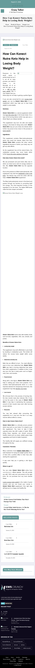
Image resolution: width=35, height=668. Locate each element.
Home (7, 657)
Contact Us (20, 659)
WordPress (19, 663)
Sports (14, 659)
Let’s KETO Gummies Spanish (14, 554)
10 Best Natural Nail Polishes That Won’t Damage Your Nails (16, 500)
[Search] (29, 11)
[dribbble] (17, 6)
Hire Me (18, 657)
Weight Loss (13, 45)
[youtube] (22, 6)
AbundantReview (6, 641)
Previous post (7, 497)
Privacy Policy (13, 661)
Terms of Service (6, 659)
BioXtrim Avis (8, 526)
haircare (16, 645)
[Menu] (2, 11)
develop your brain (21, 389)
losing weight (6, 131)
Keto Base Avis (9, 540)
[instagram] (20, 6)
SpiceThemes (18, 665)
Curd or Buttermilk (6, 645)
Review (6, 45)
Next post (6, 505)
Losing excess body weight (11, 482)
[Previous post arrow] (30, 499)
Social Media (17, 648)
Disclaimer (20, 661)
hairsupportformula (6, 648)
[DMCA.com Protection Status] (6, 603)
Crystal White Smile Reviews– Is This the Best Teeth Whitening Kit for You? (16, 508)
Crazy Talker (17, 9)
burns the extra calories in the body (17, 154)
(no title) (5, 611)
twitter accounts (27, 648)
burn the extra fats (11, 115)
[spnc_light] (32, 11)
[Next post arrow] (30, 508)
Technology (24, 657)
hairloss (23, 645)
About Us (28, 659)
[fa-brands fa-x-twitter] (15, 6)
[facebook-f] (13, 6)
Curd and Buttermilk (18, 641)
